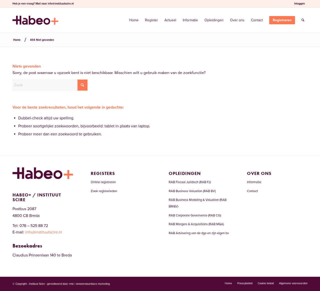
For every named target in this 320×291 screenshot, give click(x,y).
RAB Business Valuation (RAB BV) (192, 191)
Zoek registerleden (104, 191)
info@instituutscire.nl (61, 3)
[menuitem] (300, 4)
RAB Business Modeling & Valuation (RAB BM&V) (197, 203)
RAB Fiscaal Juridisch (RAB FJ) (190, 182)
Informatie (254, 182)
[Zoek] (303, 20)
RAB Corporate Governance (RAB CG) (195, 215)
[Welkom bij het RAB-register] (35, 20)
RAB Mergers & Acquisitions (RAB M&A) (196, 224)
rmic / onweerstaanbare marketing (89, 283)
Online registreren (103, 182)
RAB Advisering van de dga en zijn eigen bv (199, 233)
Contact (252, 191)
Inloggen (299, 3)
